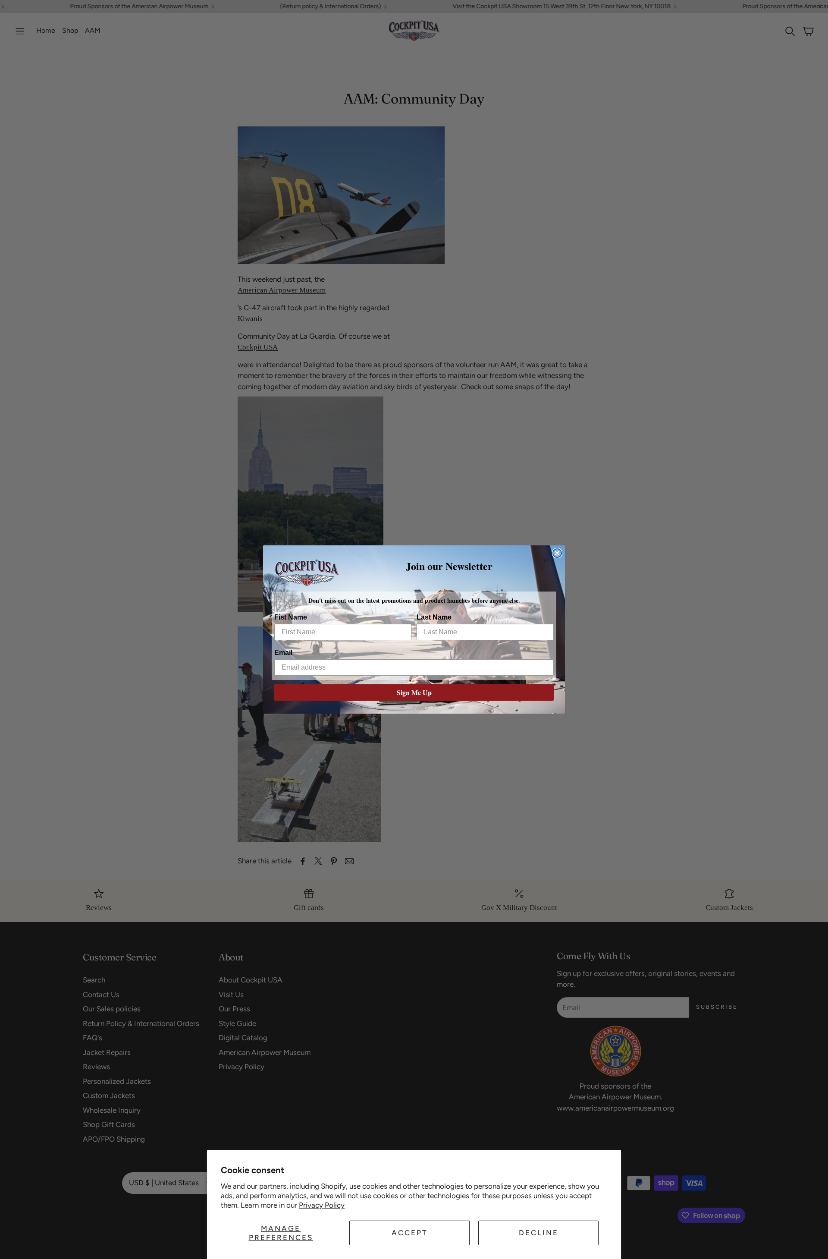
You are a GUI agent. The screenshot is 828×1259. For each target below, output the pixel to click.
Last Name (434, 617)
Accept (410, 1232)
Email (283, 652)
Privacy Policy (322, 1205)
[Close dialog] (557, 553)
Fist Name (290, 617)
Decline (538, 1232)
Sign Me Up (414, 692)
